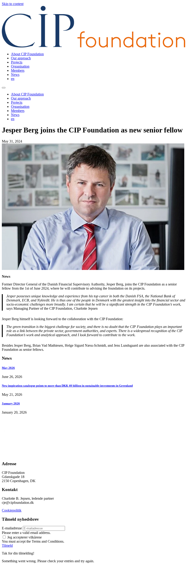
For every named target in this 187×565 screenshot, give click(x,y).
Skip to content (12, 4)
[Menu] (3, 87)
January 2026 (11, 403)
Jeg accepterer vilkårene (24, 537)
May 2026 (8, 368)
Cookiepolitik (11, 510)
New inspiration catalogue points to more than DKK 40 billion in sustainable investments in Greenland (67, 385)
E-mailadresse (12, 528)
